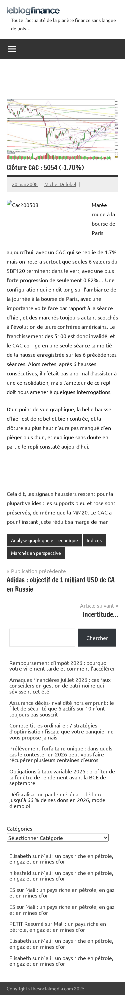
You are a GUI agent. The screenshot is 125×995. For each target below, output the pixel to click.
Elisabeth (20, 940)
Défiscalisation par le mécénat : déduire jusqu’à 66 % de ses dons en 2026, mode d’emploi (57, 800)
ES (12, 889)
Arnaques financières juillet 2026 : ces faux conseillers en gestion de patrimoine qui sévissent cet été (60, 685)
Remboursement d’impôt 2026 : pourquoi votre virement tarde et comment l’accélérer (62, 665)
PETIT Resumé (26, 923)
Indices (94, 540)
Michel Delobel (60, 184)
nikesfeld (20, 872)
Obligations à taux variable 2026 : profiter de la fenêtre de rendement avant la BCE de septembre (62, 777)
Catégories (19, 828)
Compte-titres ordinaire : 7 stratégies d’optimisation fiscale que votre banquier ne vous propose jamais (61, 731)
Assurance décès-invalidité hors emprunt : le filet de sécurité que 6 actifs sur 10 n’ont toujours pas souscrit (61, 708)
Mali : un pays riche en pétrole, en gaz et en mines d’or (61, 858)
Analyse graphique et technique (44, 540)
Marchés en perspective (36, 553)
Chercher (97, 637)
